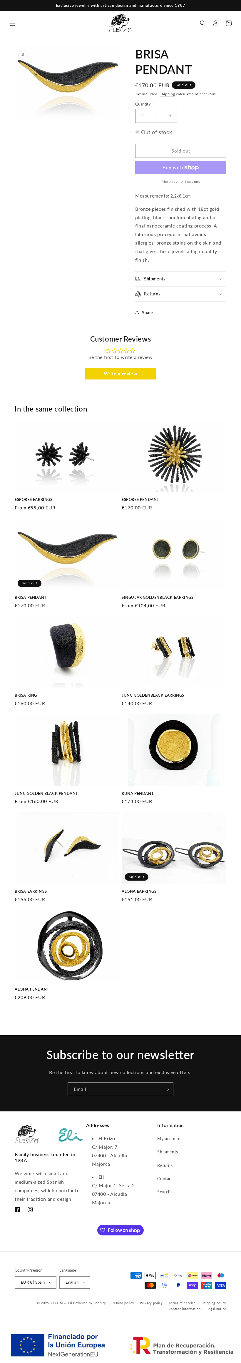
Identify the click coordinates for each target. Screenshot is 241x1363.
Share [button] (147, 312)
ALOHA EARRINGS (139, 891)
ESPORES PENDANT (140, 499)
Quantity (143, 104)
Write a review (120, 373)
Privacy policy (151, 1303)
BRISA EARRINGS (31, 891)
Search (164, 1191)
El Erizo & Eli (61, 1303)
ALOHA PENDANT (32, 989)
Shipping (167, 94)
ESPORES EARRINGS (34, 499)
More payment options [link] (181, 181)
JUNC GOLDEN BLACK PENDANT (46, 793)
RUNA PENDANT (138, 793)
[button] (12, 23)
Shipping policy (214, 1303)
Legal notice (216, 1309)
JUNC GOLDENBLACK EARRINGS (153, 695)
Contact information (185, 1309)
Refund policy (123, 1303)
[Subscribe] (166, 1089)
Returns (165, 1165)
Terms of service (182, 1303)
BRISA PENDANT (31, 597)
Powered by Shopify (89, 1303)
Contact (165, 1178)
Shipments (167, 1151)
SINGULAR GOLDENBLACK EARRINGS (157, 597)
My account (169, 1138)
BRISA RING (26, 695)
